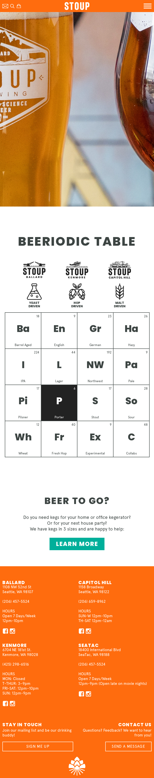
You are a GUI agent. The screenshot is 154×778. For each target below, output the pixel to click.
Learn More (77, 544)
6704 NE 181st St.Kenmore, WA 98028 (20, 652)
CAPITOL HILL (95, 582)
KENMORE (14, 645)
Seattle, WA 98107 (17, 592)
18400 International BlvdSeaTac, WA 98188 (99, 652)
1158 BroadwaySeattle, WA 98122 (93, 589)
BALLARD (13, 582)
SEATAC (88, 645)
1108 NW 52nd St (16, 587)
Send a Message (128, 746)
